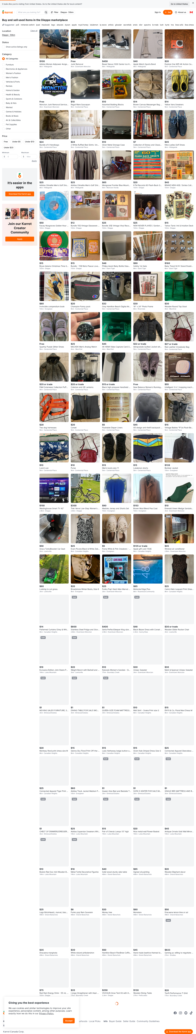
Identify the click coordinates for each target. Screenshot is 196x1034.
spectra (147, 25)
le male (155, 25)
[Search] (46, 12)
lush (161, 25)
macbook (46, 25)
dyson (67, 25)
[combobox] (30, 12)
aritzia (110, 25)
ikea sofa (179, 25)
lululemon (94, 25)
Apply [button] (34, 161)
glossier (118, 25)
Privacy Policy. (46, 1013)
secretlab (127, 25)
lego (53, 25)
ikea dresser (190, 25)
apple (74, 25)
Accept (69, 1020)
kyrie (167, 25)
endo (135, 25)
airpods (60, 25)
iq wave (103, 25)
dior (140, 25)
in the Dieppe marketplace (50, 20)
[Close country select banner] (193, 3)
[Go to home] (7, 12)
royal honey (83, 25)
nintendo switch (28, 25)
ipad (38, 25)
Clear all (33, 30)
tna (172, 25)
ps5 (17, 25)
